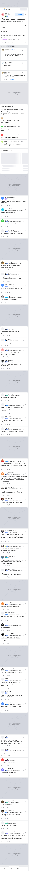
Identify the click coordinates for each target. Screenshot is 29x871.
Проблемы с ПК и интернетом (15, 750)
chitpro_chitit (6, 109)
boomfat (5, 118)
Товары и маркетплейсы (14, 297)
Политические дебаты (14, 570)
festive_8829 (6, 126)
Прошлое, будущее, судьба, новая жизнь (15, 833)
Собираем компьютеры (14, 263)
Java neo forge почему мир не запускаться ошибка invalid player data (12, 113)
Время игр (11, 760)
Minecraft (10, 118)
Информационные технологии (10, 16)
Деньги (10, 558)
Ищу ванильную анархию (9, 137)
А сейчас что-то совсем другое (15, 405)
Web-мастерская (12, 274)
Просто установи (12, 231)
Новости (10, 329)
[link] (14, 201)
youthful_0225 (6, 134)
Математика (11, 823)
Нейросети (11, 693)
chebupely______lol (8, 141)
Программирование (14, 109)
